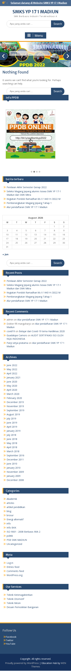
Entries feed (13, 566)
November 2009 (15, 471)
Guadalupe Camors (17, 335)
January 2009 (13, 475)
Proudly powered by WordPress (22, 663)
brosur (10, 515)
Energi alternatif (15, 519)
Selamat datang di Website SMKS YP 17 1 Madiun (39, 2)
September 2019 (15, 410)
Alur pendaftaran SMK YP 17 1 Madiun (27, 207)
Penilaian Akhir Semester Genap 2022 (27, 187)
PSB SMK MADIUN (17, 539)
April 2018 (12, 447)
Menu (39, 35)
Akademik (12, 498)
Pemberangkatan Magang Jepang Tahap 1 (29, 203)
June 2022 (12, 365)
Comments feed (15, 571)
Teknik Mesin (14, 603)
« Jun (5, 254)
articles (10, 503)
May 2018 (12, 443)
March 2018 (13, 451)
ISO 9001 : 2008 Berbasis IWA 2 (23, 531)
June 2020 (12, 381)
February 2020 (14, 398)
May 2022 (12, 369)
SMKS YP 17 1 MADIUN (35, 11)
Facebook (11, 636)
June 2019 (12, 422)
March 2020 (13, 393)
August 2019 (13, 414)
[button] (31, 172)
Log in (10, 562)
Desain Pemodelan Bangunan (22, 607)
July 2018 (11, 434)
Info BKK (11, 527)
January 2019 (13, 430)
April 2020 (12, 389)
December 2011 (15, 459)
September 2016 (15, 455)
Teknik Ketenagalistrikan (20, 594)
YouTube (10, 643)
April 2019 (12, 426)
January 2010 (13, 467)
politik (10, 535)
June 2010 (12, 463)
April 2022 (12, 373)
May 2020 (12, 385)
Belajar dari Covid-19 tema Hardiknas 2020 (42, 331)
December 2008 (15, 480)
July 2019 (11, 418)
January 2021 (13, 377)
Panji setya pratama (17, 342)
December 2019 (15, 402)
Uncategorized (14, 544)
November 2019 (15, 406)
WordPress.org (14, 575)
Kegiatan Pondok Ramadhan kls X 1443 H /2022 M (33, 198)
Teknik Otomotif (15, 598)
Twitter (9, 640)
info (9, 523)
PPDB (14, 53)
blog (9, 511)
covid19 (11, 331)
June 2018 (12, 439)
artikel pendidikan (16, 507)
